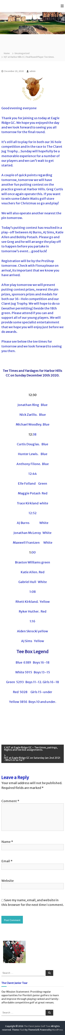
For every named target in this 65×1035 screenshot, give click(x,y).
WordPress (57, 1029)
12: (31, 434)
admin (32, 71)
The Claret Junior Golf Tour (37, 1026)
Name (7, 842)
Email (6, 861)
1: (30, 552)
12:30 (33, 395)
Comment (10, 801)
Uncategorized (22, 53)
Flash (22, 1029)
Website (7, 881)
